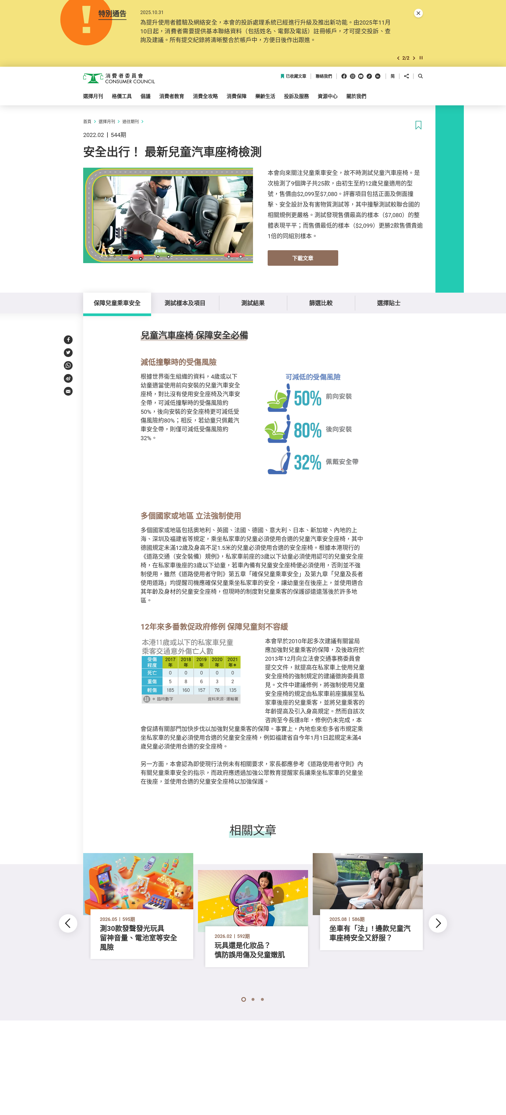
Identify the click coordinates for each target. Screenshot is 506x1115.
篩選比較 (321, 303)
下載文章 (302, 258)
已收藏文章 (296, 76)
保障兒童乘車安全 (117, 303)
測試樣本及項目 (185, 303)
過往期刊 (130, 121)
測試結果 (253, 303)
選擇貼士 (389, 303)
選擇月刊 (107, 121)
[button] (398, 58)
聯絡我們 (324, 76)
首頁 (87, 121)
